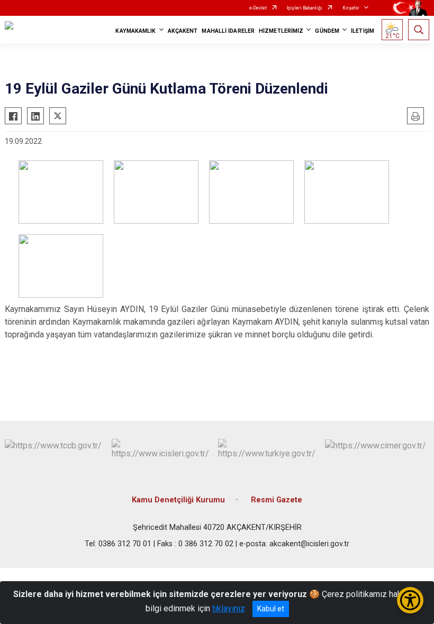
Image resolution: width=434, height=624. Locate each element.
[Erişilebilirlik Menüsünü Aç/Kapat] (410, 600)
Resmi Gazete (276, 499)
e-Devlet (258, 8)
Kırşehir (350, 8)
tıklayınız (228, 608)
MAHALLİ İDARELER (228, 30)
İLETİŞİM (362, 30)
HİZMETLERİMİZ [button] (281, 30)
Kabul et (270, 608)
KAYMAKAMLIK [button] (135, 30)
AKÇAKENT (183, 30)
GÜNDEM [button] (327, 30)
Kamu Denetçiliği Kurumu (178, 499)
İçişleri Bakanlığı (304, 8)
